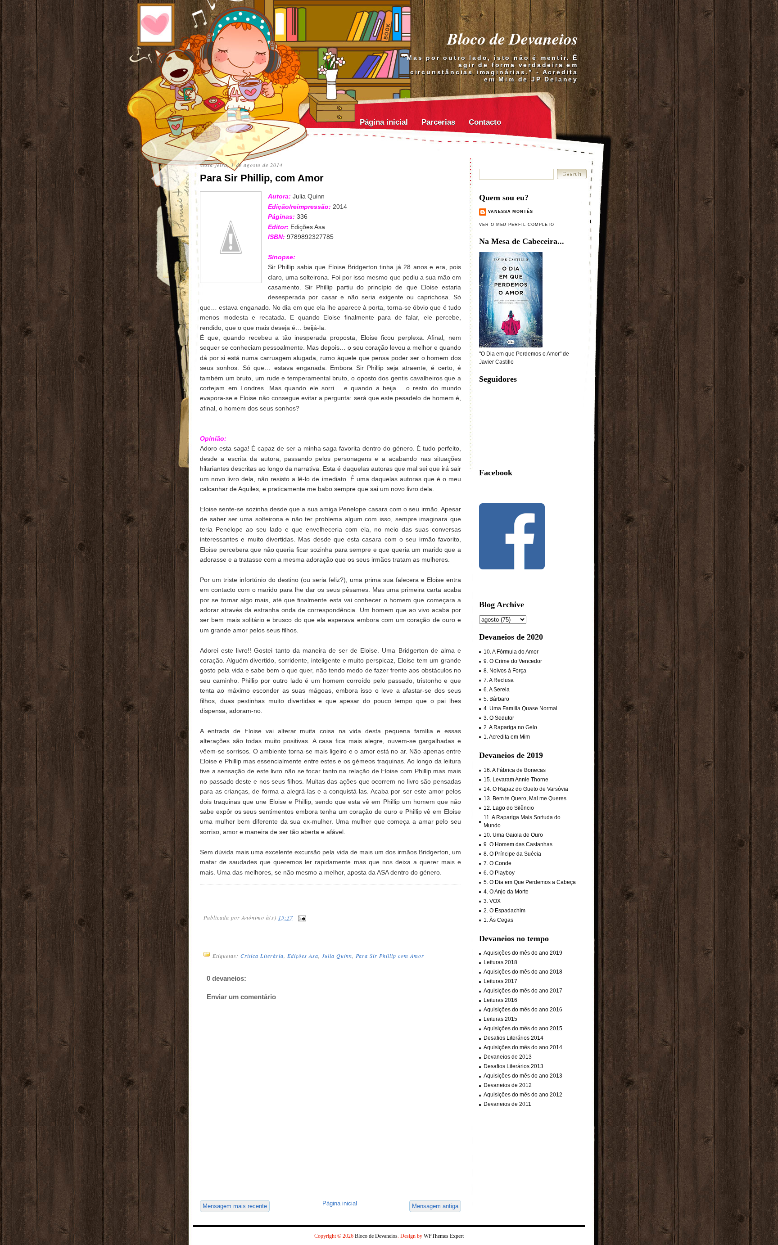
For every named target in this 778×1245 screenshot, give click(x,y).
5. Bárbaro (496, 699)
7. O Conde (497, 863)
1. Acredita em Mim (507, 737)
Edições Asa (302, 955)
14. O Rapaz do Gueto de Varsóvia (526, 789)
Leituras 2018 (500, 962)
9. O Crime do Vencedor (513, 661)
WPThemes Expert (444, 1236)
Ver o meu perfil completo (516, 224)
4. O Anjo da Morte (506, 892)
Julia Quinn (337, 955)
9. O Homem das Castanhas (518, 844)
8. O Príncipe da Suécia (512, 854)
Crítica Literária (262, 955)
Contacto (485, 122)
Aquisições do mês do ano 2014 (523, 1047)
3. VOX (492, 901)
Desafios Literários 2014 (513, 1038)
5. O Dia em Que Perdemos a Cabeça (530, 882)
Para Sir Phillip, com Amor (262, 178)
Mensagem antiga (435, 1206)
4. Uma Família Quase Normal (520, 708)
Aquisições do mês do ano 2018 (523, 972)
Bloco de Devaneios (512, 38)
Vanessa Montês (510, 211)
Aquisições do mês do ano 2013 (523, 1076)
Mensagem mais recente (235, 1206)
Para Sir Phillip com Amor (390, 955)
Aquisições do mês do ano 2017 (523, 991)
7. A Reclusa (499, 680)
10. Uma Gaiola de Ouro (513, 835)
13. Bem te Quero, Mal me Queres (525, 798)
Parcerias (438, 122)
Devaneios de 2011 (507, 1104)
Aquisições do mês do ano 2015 (523, 1028)
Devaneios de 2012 (508, 1085)
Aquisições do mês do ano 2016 (523, 1009)
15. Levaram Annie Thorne (516, 779)
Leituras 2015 (500, 1019)
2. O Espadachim (504, 910)
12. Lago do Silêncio (509, 808)
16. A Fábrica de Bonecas (515, 770)
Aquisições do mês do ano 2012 (523, 1095)
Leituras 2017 (500, 981)
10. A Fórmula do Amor (511, 652)
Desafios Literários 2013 (513, 1066)
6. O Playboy (499, 873)
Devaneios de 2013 (508, 1057)
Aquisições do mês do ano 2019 (523, 953)
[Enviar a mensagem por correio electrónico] (301, 917)
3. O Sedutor (499, 718)
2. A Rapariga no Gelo (510, 727)
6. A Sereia (497, 689)
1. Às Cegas (498, 920)
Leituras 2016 (500, 1000)
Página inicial (384, 122)
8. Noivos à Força (505, 671)
